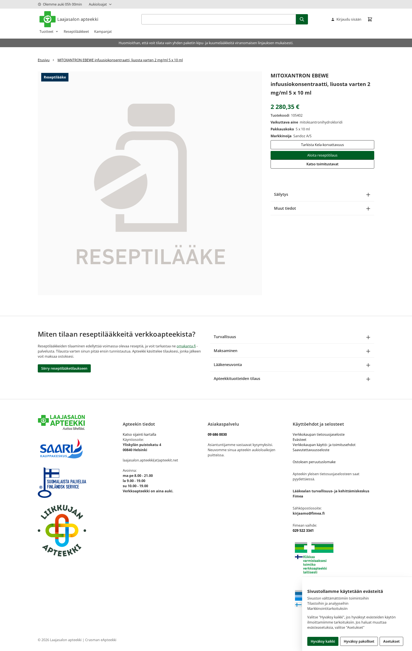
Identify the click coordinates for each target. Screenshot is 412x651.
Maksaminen (225, 350)
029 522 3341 (303, 530)
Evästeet (299, 439)
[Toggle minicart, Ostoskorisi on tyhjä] (370, 19)
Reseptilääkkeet (76, 31)
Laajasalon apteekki (77, 19)
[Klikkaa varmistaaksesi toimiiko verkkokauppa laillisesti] (333, 558)
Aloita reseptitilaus (322, 155)
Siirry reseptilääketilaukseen (64, 368)
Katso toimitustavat (322, 164)
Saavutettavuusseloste (311, 450)
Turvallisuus (225, 336)
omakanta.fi (186, 346)
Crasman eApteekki (100, 639)
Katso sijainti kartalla (139, 434)
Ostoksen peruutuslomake (314, 462)
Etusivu (44, 60)
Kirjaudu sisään (348, 19)
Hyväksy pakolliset (359, 641)
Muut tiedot (285, 208)
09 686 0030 (217, 434)
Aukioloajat (98, 4)
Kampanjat (103, 31)
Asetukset (391, 641)
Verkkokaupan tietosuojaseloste (319, 434)
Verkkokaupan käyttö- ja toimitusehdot (324, 444)
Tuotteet (46, 31)
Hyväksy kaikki (323, 641)
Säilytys (281, 194)
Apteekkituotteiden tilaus (237, 378)
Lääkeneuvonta (228, 364)
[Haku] (302, 19)
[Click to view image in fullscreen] (150, 183)
